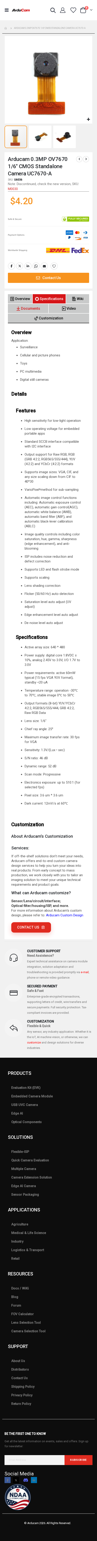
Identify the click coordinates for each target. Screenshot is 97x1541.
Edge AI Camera (23, 1186)
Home (6, 28)
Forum (16, 1305)
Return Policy (21, 1404)
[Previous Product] (79, 159)
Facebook (11, 266)
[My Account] (62, 10)
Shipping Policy (23, 1386)
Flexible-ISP (20, 1151)
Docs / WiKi (20, 1288)
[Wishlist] (73, 10)
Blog (14, 1297)
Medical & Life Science (28, 1233)
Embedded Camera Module (32, 1096)
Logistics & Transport (27, 1250)
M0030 (13, 189)
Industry (17, 1241)
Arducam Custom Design (64, 915)
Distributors (20, 1369)
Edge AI (17, 1113)
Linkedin (34, 1480)
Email (44, 266)
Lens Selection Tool (26, 1322)
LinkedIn (28, 266)
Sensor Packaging (25, 1194)
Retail (15, 1258)
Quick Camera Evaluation (30, 1160)
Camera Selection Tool (28, 1331)
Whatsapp (36, 266)
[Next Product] (86, 159)
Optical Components (26, 1122)
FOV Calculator (22, 1314)
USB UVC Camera (24, 1105)
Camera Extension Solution (31, 1177)
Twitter (19, 266)
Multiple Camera (23, 1169)
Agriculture (19, 1224)
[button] (88, 120)
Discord (25, 1480)
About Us (18, 1361)
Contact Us (19, 1378)
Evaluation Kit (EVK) (26, 1087)
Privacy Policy (21, 1395)
